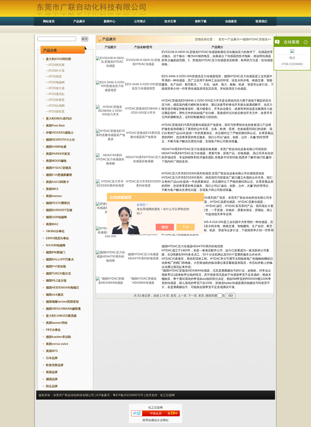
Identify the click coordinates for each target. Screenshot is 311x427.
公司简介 (140, 21)
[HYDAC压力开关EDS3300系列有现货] (110, 185)
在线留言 (231, 21)
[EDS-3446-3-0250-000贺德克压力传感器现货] (110, 90)
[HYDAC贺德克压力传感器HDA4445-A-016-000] (110, 236)
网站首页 (49, 21)
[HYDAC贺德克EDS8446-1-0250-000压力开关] (110, 114)
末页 (201, 295)
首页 (221, 39)
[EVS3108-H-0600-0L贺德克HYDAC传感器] (110, 66)
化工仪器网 (155, 407)
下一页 (192, 295)
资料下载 (201, 21)
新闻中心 (109, 21)
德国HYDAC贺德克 (255, 39)
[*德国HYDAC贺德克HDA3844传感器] (110, 282)
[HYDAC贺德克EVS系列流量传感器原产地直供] (110, 139)
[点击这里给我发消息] (292, 51)
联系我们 (261, 21)
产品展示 (79, 21)
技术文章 (170, 21)
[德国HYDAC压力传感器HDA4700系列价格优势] (110, 260)
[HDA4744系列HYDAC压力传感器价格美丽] (110, 163)
